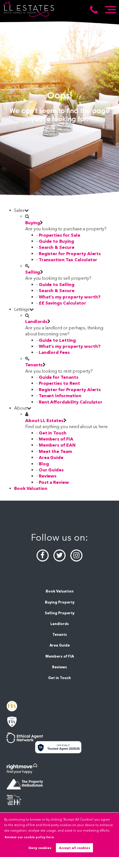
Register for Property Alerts (70, 253)
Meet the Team (55, 451)
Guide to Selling (56, 284)
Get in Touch (52, 433)
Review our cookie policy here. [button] (30, 837)
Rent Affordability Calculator (71, 402)
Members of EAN (57, 445)
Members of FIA (56, 439)
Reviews (48, 476)
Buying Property (59, 602)
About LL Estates (44, 420)
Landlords (36, 321)
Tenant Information (60, 395)
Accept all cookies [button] (74, 848)
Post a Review (54, 482)
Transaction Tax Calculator (68, 259)
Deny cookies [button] (40, 848)
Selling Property (59, 613)
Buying (32, 222)
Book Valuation (30, 488)
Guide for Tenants (58, 377)
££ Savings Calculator (62, 303)
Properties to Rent (59, 383)
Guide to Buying (56, 241)
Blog (44, 463)
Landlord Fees (54, 352)
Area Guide (51, 457)
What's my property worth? (69, 297)
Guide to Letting (57, 340)
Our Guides (51, 469)
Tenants (34, 364)
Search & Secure (56, 247)
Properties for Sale (59, 235)
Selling (32, 272)
